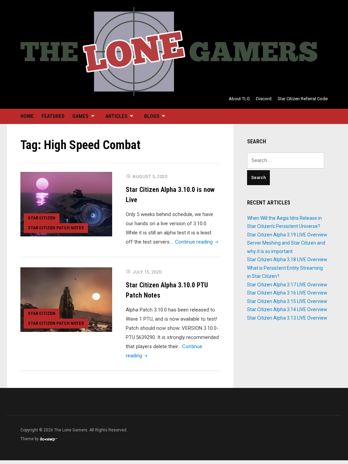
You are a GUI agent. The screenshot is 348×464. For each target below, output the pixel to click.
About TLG (239, 98)
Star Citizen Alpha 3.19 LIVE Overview (287, 234)
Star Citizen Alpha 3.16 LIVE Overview (287, 293)
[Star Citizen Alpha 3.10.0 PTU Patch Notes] (66, 299)
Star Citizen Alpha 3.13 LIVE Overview (287, 318)
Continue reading (197, 242)
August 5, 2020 (150, 176)
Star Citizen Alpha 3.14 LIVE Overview (287, 309)
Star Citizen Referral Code (303, 98)
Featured (53, 116)
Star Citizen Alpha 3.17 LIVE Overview (287, 284)
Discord (264, 98)
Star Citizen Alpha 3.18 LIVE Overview (287, 259)
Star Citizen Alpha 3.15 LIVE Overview (287, 301)
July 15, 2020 (147, 271)
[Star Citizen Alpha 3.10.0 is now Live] (66, 203)
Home (27, 116)
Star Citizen (41, 217)
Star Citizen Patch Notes (56, 227)
